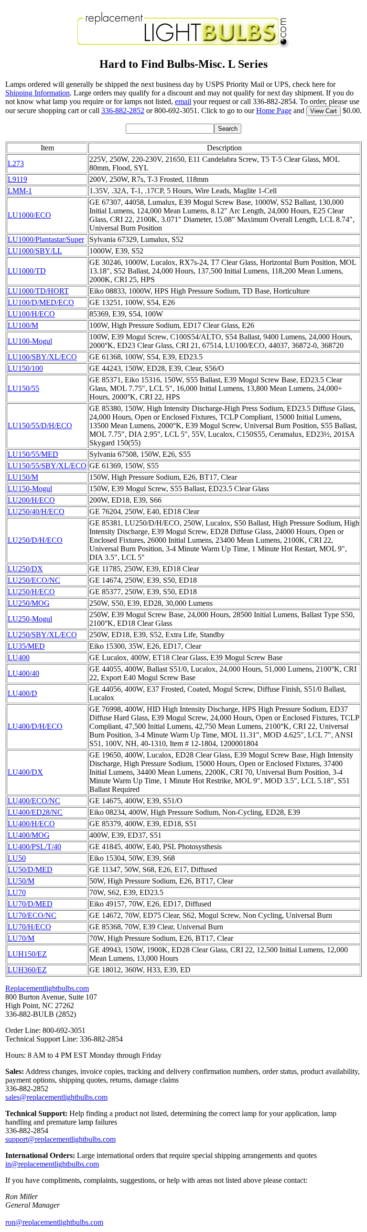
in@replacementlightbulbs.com (52, 1164)
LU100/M (23, 325)
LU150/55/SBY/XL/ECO (47, 466)
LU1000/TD (27, 271)
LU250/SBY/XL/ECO (42, 635)
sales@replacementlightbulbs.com (56, 1097)
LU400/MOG (29, 835)
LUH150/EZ (27, 954)
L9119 (17, 179)
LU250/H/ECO (31, 592)
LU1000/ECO (29, 215)
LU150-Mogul (30, 488)
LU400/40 (23, 673)
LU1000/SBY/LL (35, 251)
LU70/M (21, 938)
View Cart (323, 111)
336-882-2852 (122, 110)
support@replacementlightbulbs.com (60, 1139)
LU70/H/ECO (29, 927)
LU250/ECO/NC (34, 580)
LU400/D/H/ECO (35, 726)
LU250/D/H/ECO (35, 540)
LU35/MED (26, 646)
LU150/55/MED (33, 454)
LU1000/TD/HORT (38, 291)
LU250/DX (25, 569)
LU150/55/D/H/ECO (40, 425)
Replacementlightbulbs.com (47, 988)
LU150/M (23, 477)
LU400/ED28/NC (35, 812)
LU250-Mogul (30, 619)
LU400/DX (25, 772)
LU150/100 (25, 368)
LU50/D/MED (30, 869)
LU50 (17, 858)
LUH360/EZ (27, 970)
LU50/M (21, 881)
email (183, 101)
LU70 (17, 892)
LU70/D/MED (30, 904)
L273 (16, 163)
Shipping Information (37, 93)
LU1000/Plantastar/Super (46, 239)
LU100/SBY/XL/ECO (42, 357)
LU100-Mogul (30, 341)
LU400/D (22, 693)
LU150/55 (23, 388)
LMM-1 (20, 191)
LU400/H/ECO (31, 824)
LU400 (19, 657)
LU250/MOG (29, 603)
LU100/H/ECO (31, 314)
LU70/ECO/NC (32, 915)
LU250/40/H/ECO (36, 511)
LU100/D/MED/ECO (41, 302)
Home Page (273, 110)
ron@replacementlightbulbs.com (54, 1222)
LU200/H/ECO (31, 500)
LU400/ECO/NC (34, 801)
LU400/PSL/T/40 (34, 846)
